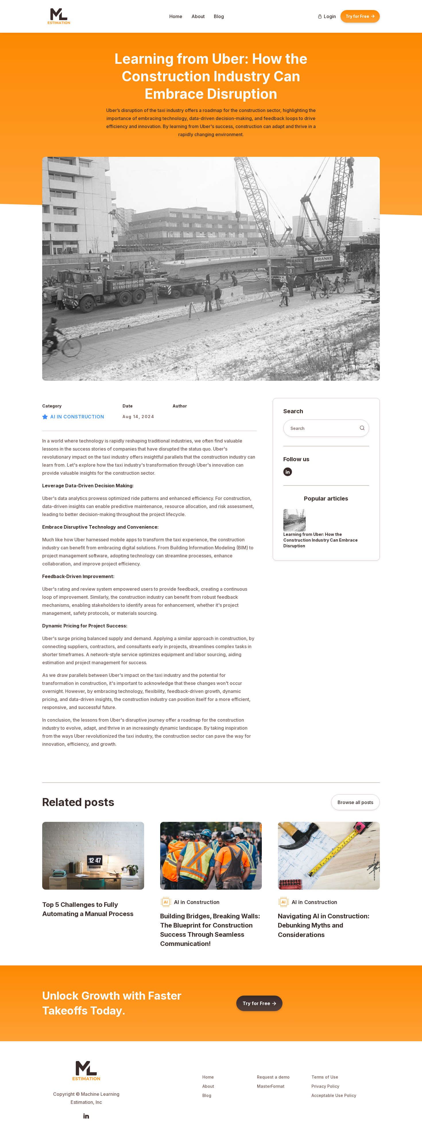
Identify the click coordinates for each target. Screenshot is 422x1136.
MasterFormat (270, 1086)
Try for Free (360, 16)
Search (293, 411)
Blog (219, 16)
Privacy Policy (325, 1086)
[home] (59, 16)
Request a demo (273, 1077)
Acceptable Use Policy (333, 1095)
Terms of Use (324, 1077)
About (198, 16)
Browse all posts (355, 802)
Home (175, 16)
